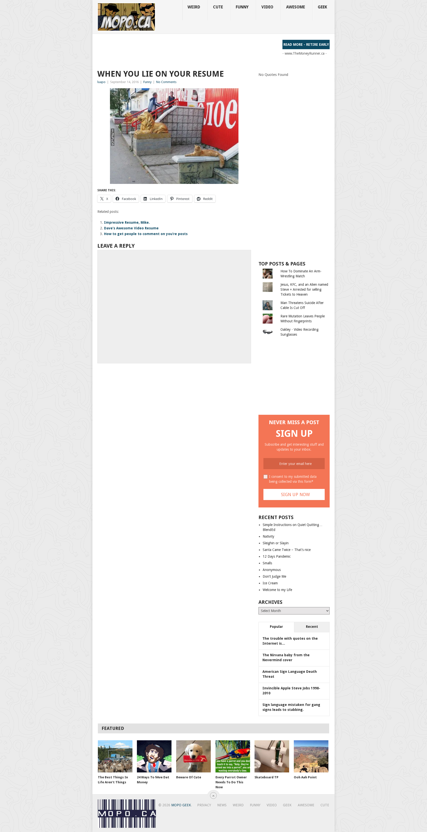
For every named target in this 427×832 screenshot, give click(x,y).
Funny (242, 7)
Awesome (295, 7)
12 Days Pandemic (277, 556)
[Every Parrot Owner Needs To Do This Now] (232, 756)
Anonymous (272, 570)
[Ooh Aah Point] (311, 756)
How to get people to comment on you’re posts (146, 234)
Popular (276, 627)
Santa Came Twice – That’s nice (287, 550)
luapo (101, 82)
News (222, 805)
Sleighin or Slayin (276, 543)
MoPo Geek (181, 805)
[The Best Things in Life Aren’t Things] (115, 756)
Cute (218, 7)
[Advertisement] (187, 51)
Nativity (268, 536)
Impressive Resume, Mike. (127, 222)
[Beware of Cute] (193, 756)
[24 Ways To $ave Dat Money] (154, 756)
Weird (194, 7)
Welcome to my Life (277, 590)
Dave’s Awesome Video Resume (131, 228)
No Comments (166, 82)
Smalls (267, 563)
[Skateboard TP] (272, 756)
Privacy (204, 805)
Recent (312, 627)
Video (267, 7)
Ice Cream (270, 583)
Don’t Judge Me (274, 576)
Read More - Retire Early (306, 44)
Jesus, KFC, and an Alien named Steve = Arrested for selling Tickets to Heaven (304, 289)
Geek (322, 7)
